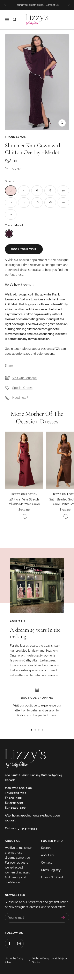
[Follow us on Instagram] (18, 943)
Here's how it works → (20, 284)
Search (46, 847)
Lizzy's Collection (24, 494)
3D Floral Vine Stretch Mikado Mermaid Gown (24, 502)
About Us (47, 855)
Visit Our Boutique (24, 378)
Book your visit (24, 249)
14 (23, 202)
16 (37, 202)
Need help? (20, 397)
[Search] (14, 19)
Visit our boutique (25, 705)
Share (9, 365)
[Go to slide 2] (35, 730)
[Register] (63, 917)
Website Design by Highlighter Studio (49, 960)
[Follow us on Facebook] (9, 943)
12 (10, 202)
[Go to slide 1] (31, 730)
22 (10, 214)
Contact (46, 862)
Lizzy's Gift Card (52, 877)
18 (50, 202)
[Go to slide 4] (42, 730)
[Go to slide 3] (38, 730)
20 (63, 202)
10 (63, 190)
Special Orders (22, 387)
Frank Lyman (16, 136)
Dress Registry (51, 870)
